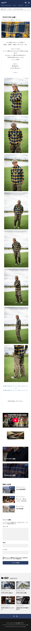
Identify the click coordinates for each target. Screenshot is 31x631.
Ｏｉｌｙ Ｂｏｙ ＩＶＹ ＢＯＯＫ (22, 500)
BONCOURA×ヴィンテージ (7, 608)
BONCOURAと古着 (21, 593)
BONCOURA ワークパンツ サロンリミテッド (15, 390)
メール (5, 549)
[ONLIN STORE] (15, 438)
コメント (5, 526)
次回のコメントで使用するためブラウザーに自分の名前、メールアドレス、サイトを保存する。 (15, 558)
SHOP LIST (20, 5)
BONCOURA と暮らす (7, 593)
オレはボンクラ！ (20, 623)
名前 (4, 542)
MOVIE (14, 5)
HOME (4, 9)
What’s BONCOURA (6, 5)
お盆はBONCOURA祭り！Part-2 (23, 608)
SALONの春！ (20, 508)
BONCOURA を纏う (18, 9)
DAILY (10, 9)
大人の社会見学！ (21, 489)
